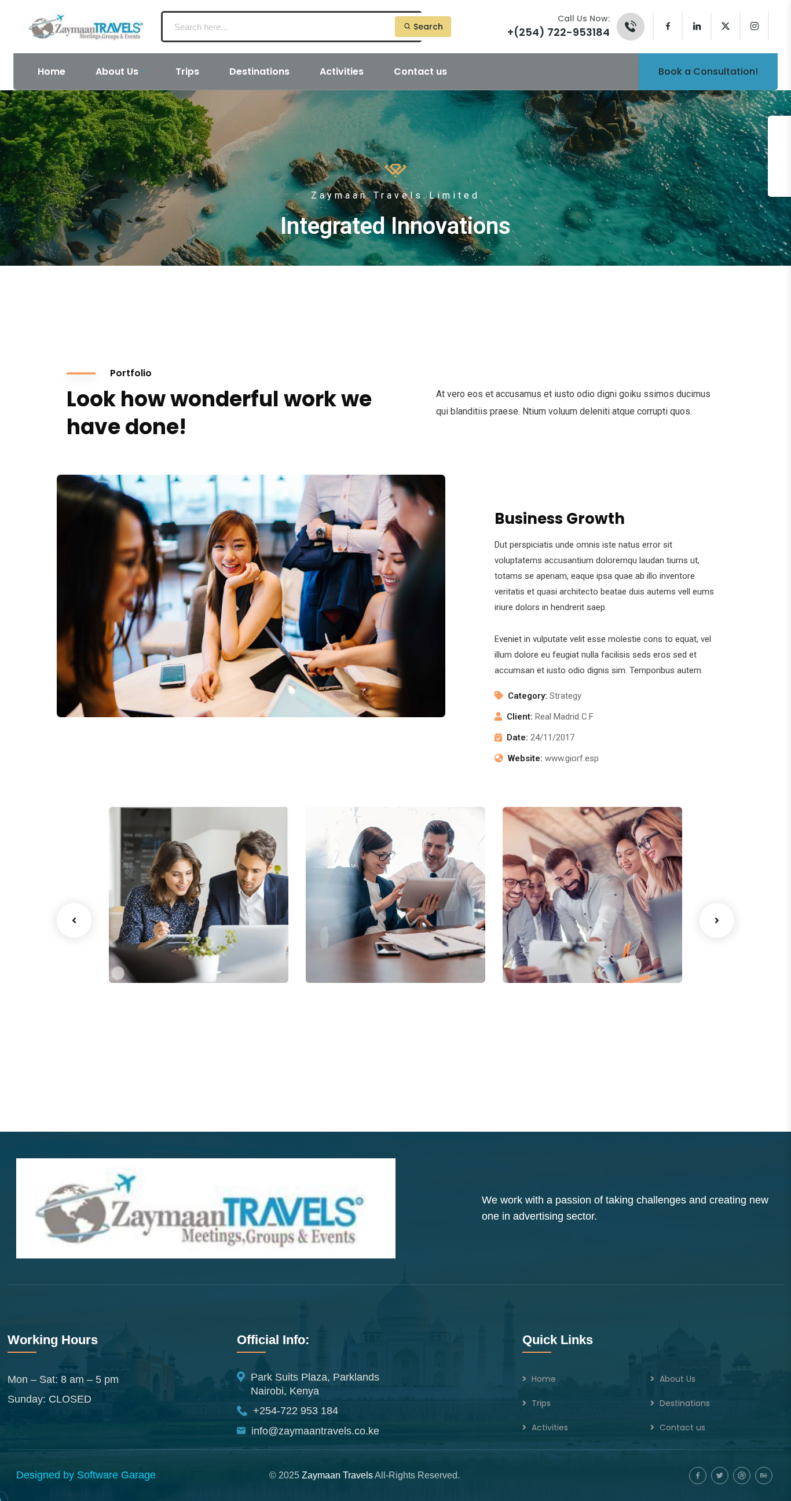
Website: (525, 758)
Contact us (682, 1427)
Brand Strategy (356, 944)
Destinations (685, 1403)
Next (717, 920)
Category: (527, 696)
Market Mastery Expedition (169, 935)
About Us (677, 1379)
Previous (74, 920)
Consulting (398, 959)
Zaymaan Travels (337, 1475)
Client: (520, 716)
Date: (517, 737)
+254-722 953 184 (295, 1410)
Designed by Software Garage (86, 1475)
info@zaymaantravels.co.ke (315, 1431)
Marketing (148, 959)
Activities (550, 1427)
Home (544, 1379)
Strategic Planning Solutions (571, 935)
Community (348, 959)
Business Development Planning (360, 914)
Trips (541, 1403)
